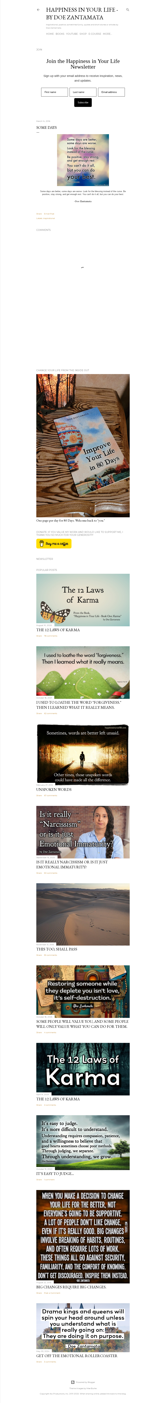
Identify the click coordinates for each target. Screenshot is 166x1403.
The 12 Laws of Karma (58, 629)
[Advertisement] (83, 338)
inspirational (49, 218)
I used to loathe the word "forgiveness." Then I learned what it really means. (78, 705)
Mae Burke (92, 1388)
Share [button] (39, 214)
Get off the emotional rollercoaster (77, 1355)
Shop (83, 33)
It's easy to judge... (55, 1173)
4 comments (50, 1032)
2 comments (50, 1105)
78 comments (50, 636)
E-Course (95, 33)
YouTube (72, 33)
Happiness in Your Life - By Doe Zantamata (82, 13)
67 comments (50, 795)
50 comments (50, 873)
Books (60, 33)
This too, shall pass (56, 949)
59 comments (50, 955)
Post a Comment (52, 1293)
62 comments (50, 713)
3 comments (50, 1361)
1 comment (49, 1179)
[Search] (128, 9)
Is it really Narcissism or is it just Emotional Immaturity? (72, 864)
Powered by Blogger (85, 1382)
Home (50, 33)
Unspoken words (53, 789)
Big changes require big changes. (71, 1286)
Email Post (49, 214)
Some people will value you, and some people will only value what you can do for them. (82, 1024)
